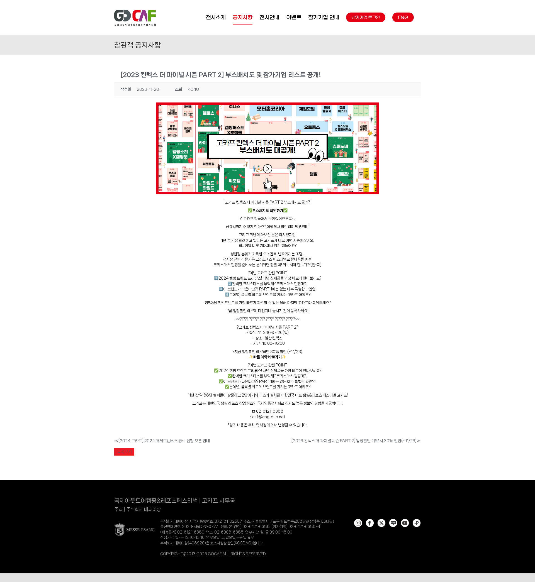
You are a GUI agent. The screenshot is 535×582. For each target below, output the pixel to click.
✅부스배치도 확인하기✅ (268, 210)
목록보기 (124, 451)
